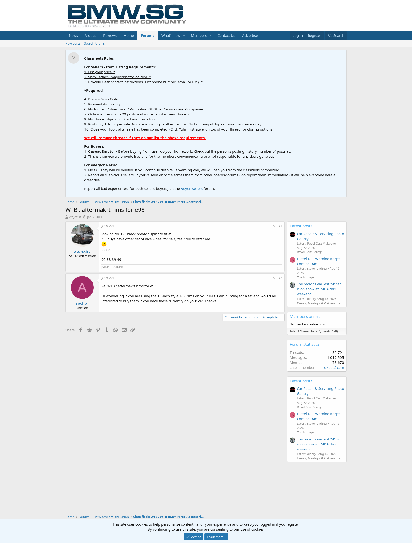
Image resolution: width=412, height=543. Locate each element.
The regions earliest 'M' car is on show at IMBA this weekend (319, 289)
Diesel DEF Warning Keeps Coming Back (318, 261)
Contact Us (226, 35)
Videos (90, 35)
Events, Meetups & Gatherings (318, 303)
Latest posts (301, 226)
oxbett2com (334, 367)
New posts (72, 43)
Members (199, 35)
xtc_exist (75, 217)
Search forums (94, 43)
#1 (280, 226)
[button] (184, 35)
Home (129, 35)
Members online (305, 316)
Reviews (110, 35)
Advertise (250, 35)
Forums (147, 35)
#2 (280, 278)
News (73, 35)
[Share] (274, 226)
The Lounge (305, 277)
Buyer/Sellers (192, 188)
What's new (170, 35)
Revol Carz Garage (310, 252)
